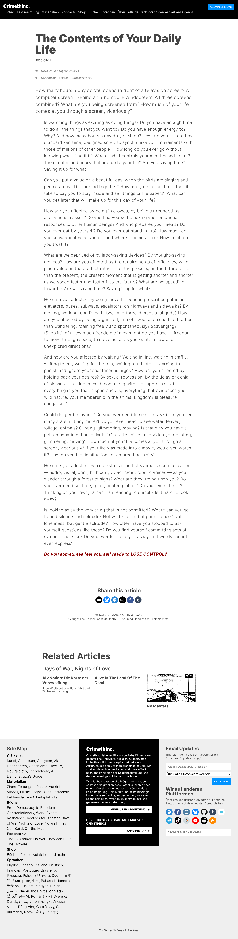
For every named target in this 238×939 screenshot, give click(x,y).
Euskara (27, 886)
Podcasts (69, 12)
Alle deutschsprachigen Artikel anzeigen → (161, 12)
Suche (93, 12)
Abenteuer (26, 761)
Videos (12, 792)
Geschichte (38, 766)
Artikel (12, 755)
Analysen (44, 761)
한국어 (24, 896)
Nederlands (28, 891)
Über (121, 12)
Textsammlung (28, 12)
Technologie (39, 771)
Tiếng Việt (25, 907)
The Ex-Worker (19, 839)
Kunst (11, 761)
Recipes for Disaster (43, 818)
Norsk (29, 912)
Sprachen (108, 12)
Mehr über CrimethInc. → (130, 809)
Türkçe (55, 886)
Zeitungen (26, 787)
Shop (82, 12)
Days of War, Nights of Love (60, 71)
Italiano (41, 865)
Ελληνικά (42, 875)
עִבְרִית (23, 902)
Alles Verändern (56, 792)
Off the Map (34, 828)
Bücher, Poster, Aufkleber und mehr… (37, 855)
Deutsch (56, 865)
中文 (35, 881)
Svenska (61, 896)
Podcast (14, 834)
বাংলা (49, 896)
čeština (13, 886)
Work (40, 813)
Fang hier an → (138, 830)
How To (55, 766)
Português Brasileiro (39, 870)
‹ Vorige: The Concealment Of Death (92, 619)
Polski (28, 875)
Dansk (12, 902)
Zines (11, 787)
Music (25, 792)
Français (14, 870)
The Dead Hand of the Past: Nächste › (145, 619)
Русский (14, 875)
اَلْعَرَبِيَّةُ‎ (12, 896)
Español (64, 77)
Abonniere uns (221, 7)
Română (37, 896)
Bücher (8, 12)
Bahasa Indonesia (55, 881)
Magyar (42, 886)
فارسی (12, 891)
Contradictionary (20, 813)
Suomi (57, 875)
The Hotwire (17, 844)
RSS (21, 756)
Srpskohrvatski (82, 77)
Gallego (62, 907)
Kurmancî (14, 912)
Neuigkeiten (17, 771)
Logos (37, 792)
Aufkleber (56, 787)
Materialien (50, 12)
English (13, 865)
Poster (41, 787)
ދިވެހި (51, 907)
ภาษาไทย (37, 902)
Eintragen (221, 781)
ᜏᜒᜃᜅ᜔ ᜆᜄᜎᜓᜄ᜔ (47, 912)
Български (48, 77)
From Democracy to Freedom (31, 808)
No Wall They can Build (52, 839)
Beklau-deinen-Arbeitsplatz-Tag (33, 797)
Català (41, 907)
